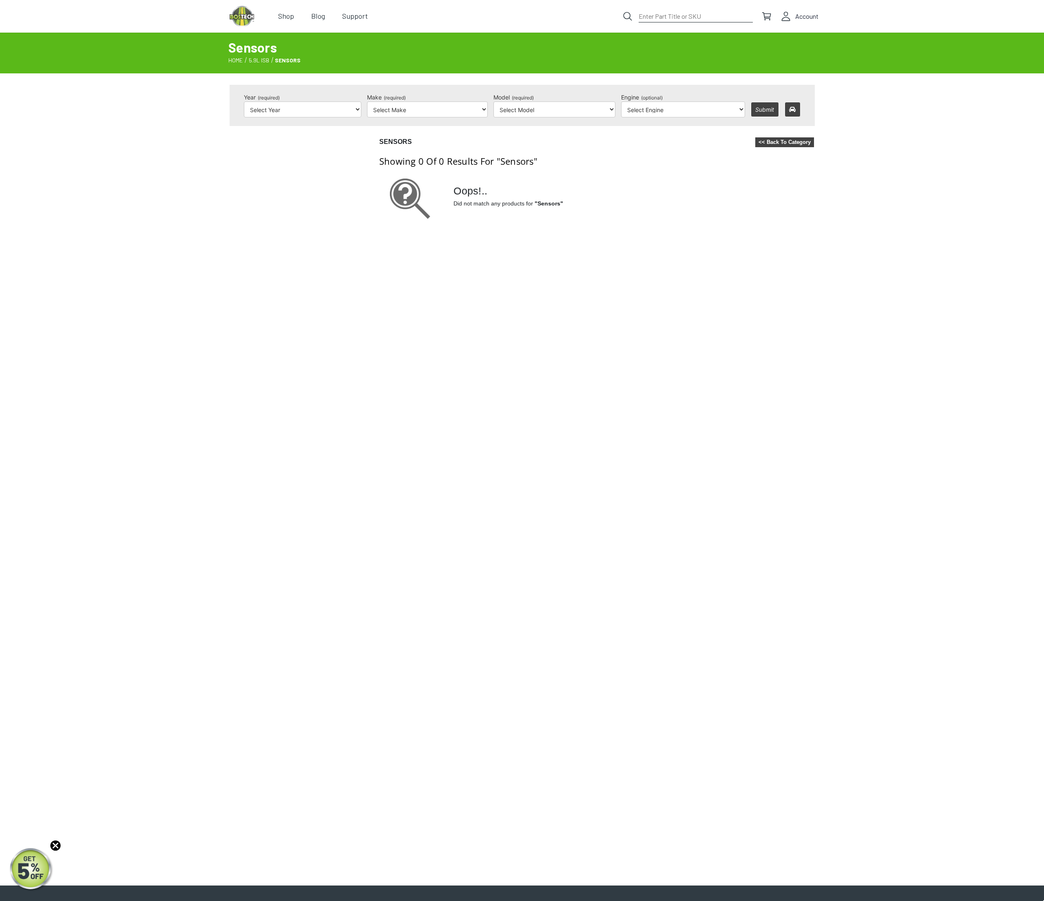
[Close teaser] (55, 845)
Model (513, 97)
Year (262, 97)
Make (386, 97)
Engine (642, 97)
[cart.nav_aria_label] (766, 16)
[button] (31, 869)
